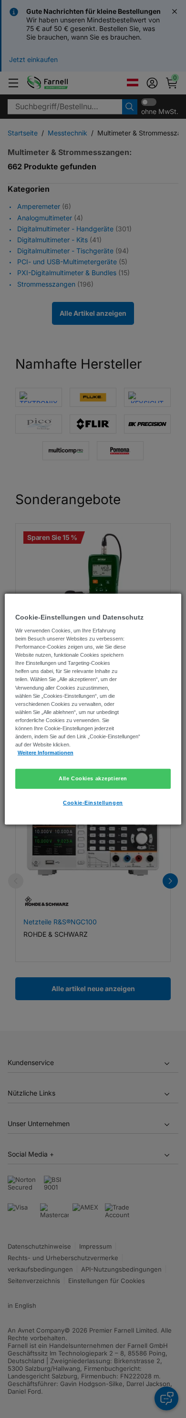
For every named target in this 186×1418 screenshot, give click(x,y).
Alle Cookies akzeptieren (93, 778)
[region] (93, 708)
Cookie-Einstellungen (93, 803)
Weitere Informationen (45, 753)
